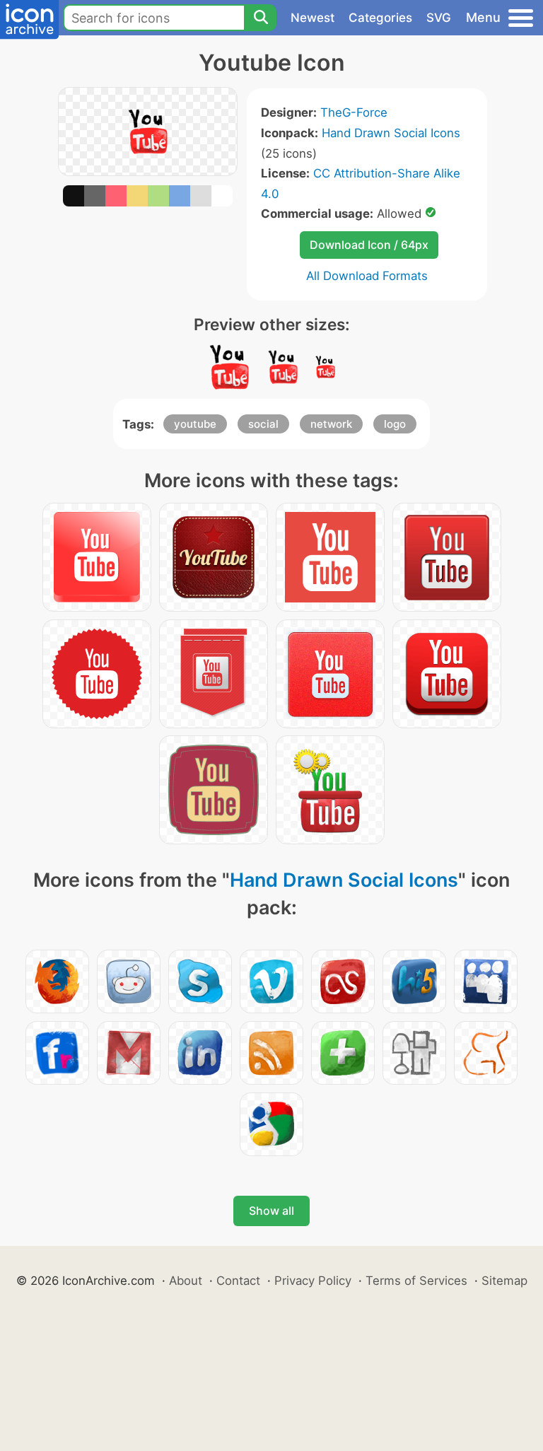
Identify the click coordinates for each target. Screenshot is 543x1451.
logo (395, 424)
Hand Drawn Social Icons (391, 133)
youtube (195, 424)
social (263, 424)
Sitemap (504, 1281)
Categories (380, 18)
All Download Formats (367, 276)
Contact (238, 1281)
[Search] (260, 17)
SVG (438, 18)
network (331, 424)
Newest (312, 18)
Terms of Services (416, 1281)
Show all (271, 1211)
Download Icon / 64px (369, 245)
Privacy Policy (312, 1281)
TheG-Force (353, 112)
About (185, 1281)
